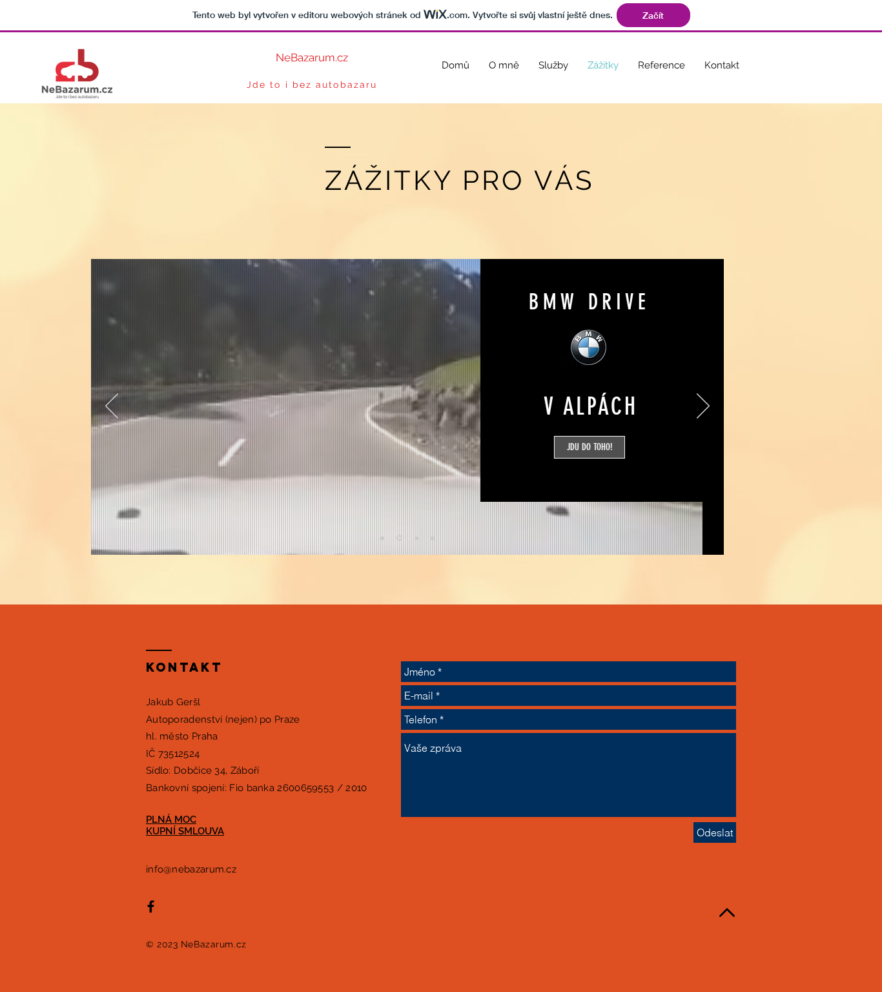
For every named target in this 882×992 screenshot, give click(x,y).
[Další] (703, 406)
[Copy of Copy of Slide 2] (433, 538)
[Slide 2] (399, 538)
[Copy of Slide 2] (416, 538)
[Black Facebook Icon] (151, 906)
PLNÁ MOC (171, 819)
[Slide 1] (382, 538)
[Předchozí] (111, 406)
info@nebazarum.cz (191, 869)
